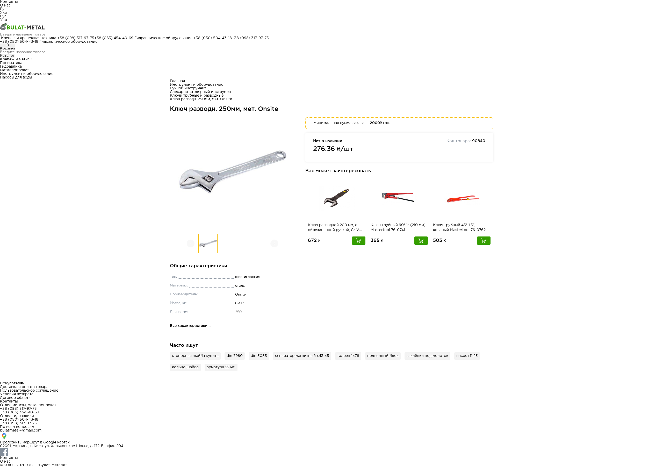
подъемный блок (383, 355)
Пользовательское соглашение (29, 390)
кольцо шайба (185, 367)
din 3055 (259, 355)
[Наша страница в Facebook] (331, 452)
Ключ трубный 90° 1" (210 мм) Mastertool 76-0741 (398, 228)
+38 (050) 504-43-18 (212, 38)
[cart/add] (358, 240)
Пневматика (11, 62)
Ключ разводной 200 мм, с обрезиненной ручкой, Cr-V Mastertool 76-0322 (333, 228)
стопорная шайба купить (195, 355)
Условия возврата (16, 394)
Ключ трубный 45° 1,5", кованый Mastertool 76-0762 (459, 228)
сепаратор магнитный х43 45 (302, 355)
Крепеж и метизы (16, 59)
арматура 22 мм (221, 367)
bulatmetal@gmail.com (20, 430)
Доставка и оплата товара (24, 387)
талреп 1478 (348, 355)
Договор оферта (15, 397)
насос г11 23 (467, 355)
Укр (3, 12)
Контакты (9, 1)
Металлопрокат (14, 70)
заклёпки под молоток (427, 355)
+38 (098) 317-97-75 (75, 38)
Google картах (56, 442)
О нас (5, 5)
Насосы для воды (16, 77)
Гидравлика (11, 66)
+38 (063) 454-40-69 (113, 38)
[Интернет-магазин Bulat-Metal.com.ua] (331, 27)
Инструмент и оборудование (26, 73)
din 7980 (235, 355)
